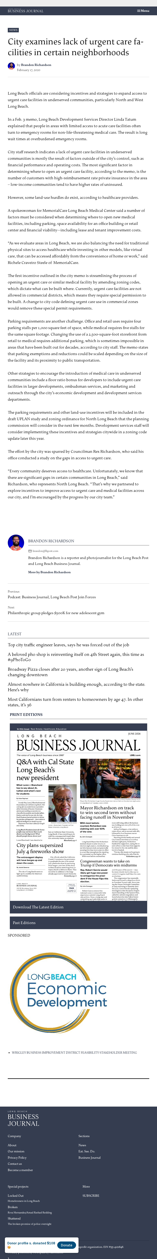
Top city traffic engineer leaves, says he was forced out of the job (68, 645)
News (13, 30)
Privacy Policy (17, 1158)
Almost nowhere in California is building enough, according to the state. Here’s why (76, 687)
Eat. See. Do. (86, 1151)
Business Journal (89, 1158)
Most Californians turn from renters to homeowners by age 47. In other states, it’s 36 (75, 702)
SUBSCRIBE (91, 1196)
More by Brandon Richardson (49, 572)
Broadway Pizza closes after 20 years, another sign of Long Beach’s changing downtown (70, 672)
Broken (30, 1209)
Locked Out (24, 1198)
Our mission (16, 1151)
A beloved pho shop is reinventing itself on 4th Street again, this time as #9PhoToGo (76, 657)
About (12, 1145)
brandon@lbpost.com (45, 551)
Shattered (29, 1221)
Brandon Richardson (36, 65)
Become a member (20, 1170)
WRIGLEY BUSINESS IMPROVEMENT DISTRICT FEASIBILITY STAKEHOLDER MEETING (74, 1053)
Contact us (15, 1164)
